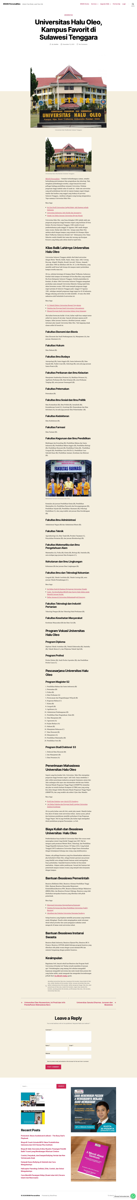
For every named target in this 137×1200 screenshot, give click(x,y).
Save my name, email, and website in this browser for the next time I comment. (68, 1061)
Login (124, 4)
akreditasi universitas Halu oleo (57, 981)
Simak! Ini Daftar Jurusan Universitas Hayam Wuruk (65, 216)
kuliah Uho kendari (67, 987)
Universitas (68, 15)
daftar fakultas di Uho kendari (59, 983)
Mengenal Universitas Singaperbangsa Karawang (63, 905)
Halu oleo (85, 985)
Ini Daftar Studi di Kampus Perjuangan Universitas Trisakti (67, 589)
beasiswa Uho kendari (72, 981)
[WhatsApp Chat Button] (133, 1196)
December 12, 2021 (68, 44)
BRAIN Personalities (11, 4)
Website (48, 1053)
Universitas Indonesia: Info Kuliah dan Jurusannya (64, 213)
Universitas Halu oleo (54, 991)
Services (94, 4)
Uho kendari (86, 989)
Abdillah (56, 44)
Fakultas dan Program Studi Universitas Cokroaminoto (65, 308)
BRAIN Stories (84, 4)
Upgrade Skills (104, 4)
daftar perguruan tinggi (75, 985)
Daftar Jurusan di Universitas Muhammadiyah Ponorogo (66, 597)
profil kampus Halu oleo (76, 989)
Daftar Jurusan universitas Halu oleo (79, 983)
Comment (49, 1030)
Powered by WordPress (49, 1195)
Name (48, 1045)
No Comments (83, 44)
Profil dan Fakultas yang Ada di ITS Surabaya (62, 801)
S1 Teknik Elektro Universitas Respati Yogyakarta (64, 305)
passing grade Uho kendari (60, 989)
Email (71, 1045)
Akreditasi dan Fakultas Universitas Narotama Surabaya (66, 913)
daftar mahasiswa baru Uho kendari (58, 985)
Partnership (116, 4)
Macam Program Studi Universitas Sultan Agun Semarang (66, 311)
